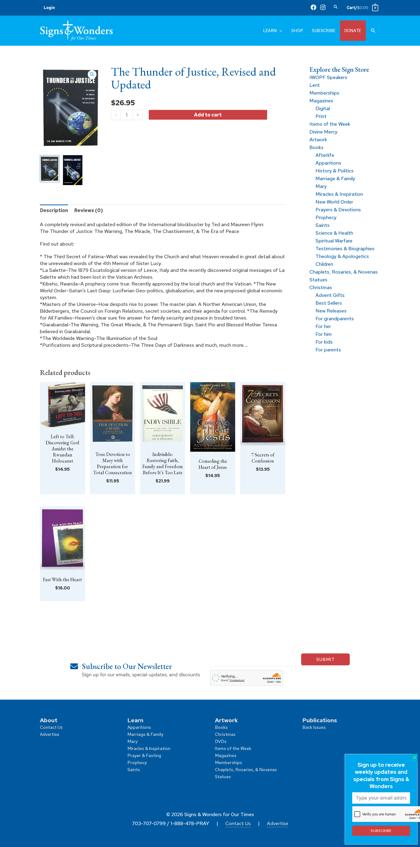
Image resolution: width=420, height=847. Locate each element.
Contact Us (51, 727)
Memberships (228, 762)
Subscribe (381, 830)
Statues (223, 776)
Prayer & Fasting (144, 755)
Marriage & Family (145, 734)
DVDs (221, 741)
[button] (335, 6)
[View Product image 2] (72, 170)
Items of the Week (233, 748)
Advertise (49, 734)
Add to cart (208, 114)
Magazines (225, 755)
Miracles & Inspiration (148, 748)
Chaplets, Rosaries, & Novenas (246, 769)
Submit (325, 659)
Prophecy (137, 762)
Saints (133, 769)
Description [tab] (54, 210)
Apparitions (139, 727)
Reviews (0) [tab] (88, 210)
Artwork (226, 720)
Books (221, 727)
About (48, 720)
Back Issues (314, 727)
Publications (319, 720)
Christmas (225, 734)
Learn (135, 720)
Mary (132, 741)
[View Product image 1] (49, 168)
